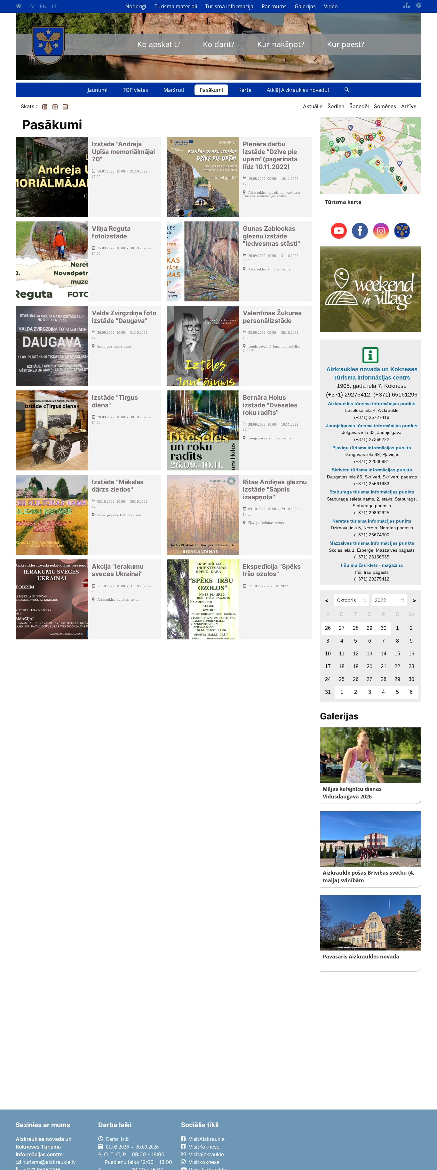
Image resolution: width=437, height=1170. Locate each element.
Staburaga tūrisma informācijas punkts (372, 491)
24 (328, 679)
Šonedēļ (359, 106)
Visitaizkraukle (206, 1154)
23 (411, 666)
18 (342, 666)
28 (356, 628)
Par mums (274, 6)
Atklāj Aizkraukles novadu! (298, 89)
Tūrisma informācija (229, 6)
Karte (244, 89)
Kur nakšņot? (280, 44)
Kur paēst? (345, 44)
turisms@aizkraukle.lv (49, 1162)
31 (328, 692)
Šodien (336, 106)
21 (383, 666)
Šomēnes (385, 106)
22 (397, 666)
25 (342, 679)
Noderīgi (135, 6)
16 (411, 653)
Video (331, 6)
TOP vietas (135, 89)
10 (328, 653)
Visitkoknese (204, 1162)
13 (369, 653)
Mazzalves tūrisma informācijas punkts (372, 543)
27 (342, 628)
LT (54, 6)
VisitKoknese (204, 1146)
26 (328, 628)
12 (356, 653)
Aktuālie (312, 106)
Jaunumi (97, 89)
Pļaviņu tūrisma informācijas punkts (371, 447)
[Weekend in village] (370, 288)
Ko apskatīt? (158, 44)
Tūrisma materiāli (176, 6)
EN (43, 6)
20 (369, 666)
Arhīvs (408, 106)
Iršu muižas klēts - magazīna (372, 565)
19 (356, 666)
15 (397, 653)
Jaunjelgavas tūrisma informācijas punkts (371, 425)
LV (31, 6)
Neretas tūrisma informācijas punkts (371, 521)
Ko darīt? (218, 44)
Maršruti (173, 89)
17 (328, 666)
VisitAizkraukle (207, 1139)
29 (369, 628)
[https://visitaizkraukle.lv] (48, 45)
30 (383, 628)
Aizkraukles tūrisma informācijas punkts (372, 403)
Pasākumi (211, 89)
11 (342, 653)
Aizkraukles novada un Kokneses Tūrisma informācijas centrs (371, 373)
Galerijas (305, 6)
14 (383, 653)
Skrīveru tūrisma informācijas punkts (372, 469)
